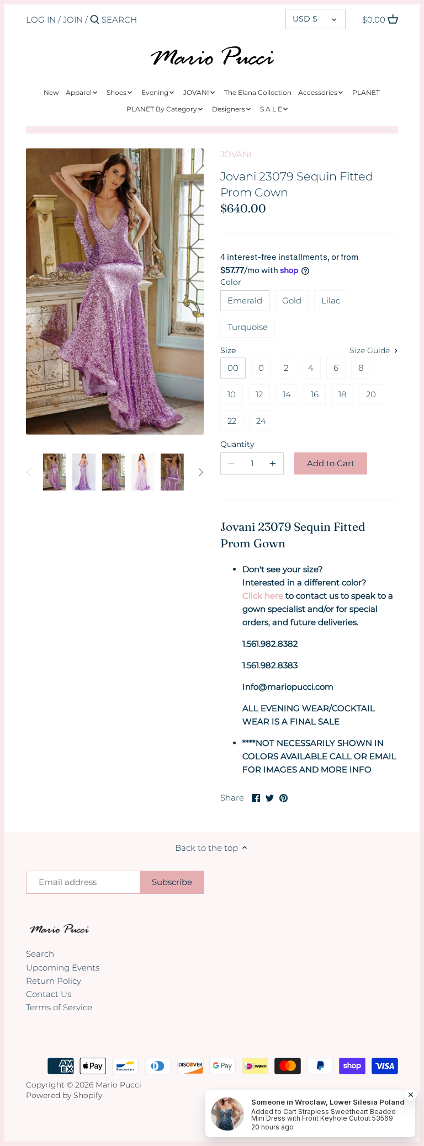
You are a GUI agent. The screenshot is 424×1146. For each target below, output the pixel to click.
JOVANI (235, 154)
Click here (262, 595)
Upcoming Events (62, 967)
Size (228, 350)
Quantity (237, 444)
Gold (291, 300)
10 (231, 394)
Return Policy (53, 981)
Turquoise (247, 327)
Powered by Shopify (64, 1095)
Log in (41, 19)
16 (315, 394)
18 (342, 394)
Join (73, 19)
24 (261, 420)
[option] (54, 472)
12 (259, 394)
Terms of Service (59, 1007)
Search (40, 953)
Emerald (244, 300)
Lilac (330, 300)
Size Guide (370, 350)
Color (230, 282)
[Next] (200, 472)
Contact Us (48, 994)
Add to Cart (330, 463)
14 (287, 394)
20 (371, 394)
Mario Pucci (118, 1084)
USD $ (305, 18)
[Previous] (29, 472)
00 (233, 368)
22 (231, 420)
